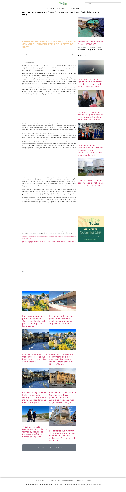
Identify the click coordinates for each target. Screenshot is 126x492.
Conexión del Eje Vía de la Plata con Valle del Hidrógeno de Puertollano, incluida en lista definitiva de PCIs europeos (34, 397)
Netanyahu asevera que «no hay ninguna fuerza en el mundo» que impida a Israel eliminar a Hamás (90, 116)
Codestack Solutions (66, 488)
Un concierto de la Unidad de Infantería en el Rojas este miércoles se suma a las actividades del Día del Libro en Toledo (61, 359)
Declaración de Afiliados (72, 484)
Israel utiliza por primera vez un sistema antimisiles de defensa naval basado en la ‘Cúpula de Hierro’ (90, 83)
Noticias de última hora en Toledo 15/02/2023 (90, 42)
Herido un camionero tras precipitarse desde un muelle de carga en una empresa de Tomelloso (61, 320)
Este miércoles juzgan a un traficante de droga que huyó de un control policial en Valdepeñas (35, 358)
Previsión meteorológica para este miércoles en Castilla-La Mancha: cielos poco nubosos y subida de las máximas (34, 321)
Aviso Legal (58, 484)
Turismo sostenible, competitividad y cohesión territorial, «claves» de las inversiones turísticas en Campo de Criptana (34, 432)
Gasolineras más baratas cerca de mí (61, 481)
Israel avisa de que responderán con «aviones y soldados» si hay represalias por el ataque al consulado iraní (90, 150)
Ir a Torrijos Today (74, 8)
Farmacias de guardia (84, 481)
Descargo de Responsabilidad (91, 484)
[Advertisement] (49, 26)
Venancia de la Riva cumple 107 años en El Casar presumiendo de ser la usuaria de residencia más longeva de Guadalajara (62, 397)
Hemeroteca (50, 8)
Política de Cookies (31, 484)
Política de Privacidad (46, 484)
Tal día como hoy (61, 8)
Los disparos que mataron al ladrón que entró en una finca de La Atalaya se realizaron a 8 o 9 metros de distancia (62, 435)
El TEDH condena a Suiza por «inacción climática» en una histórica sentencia (91, 183)
